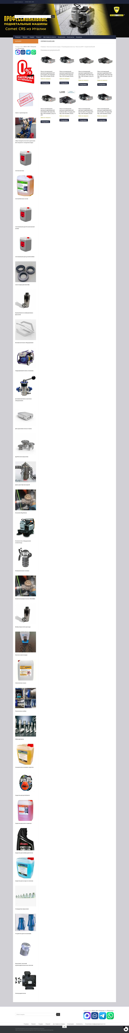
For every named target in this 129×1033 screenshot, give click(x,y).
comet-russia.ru (18, 2)
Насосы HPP (80, 46)
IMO (28, 46)
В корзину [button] (45, 83)
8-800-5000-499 (29, 2)
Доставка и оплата (49, 37)
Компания (61, 37)
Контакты (70, 37)
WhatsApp (21, 48)
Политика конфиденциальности (95, 1024)
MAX (25, 46)
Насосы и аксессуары (53, 46)
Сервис (32, 37)
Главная (17, 37)
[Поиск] (53, 16)
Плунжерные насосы (68, 46)
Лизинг (25, 37)
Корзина (79, 37)
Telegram (33, 46)
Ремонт (38, 37)
